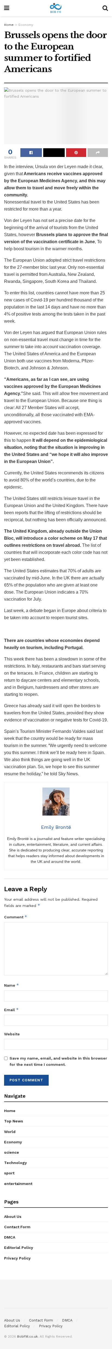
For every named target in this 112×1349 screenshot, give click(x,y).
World (9, 1131)
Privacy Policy (17, 1258)
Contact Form (17, 1227)
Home (9, 25)
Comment (15, 916)
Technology (15, 1162)
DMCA (9, 1237)
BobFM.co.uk (27, 1336)
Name (11, 985)
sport (9, 1173)
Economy (25, 25)
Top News (13, 1121)
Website (12, 1034)
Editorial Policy (18, 1247)
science (11, 1152)
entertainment (18, 1183)
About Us (12, 1216)
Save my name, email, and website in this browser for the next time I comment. (58, 1061)
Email (11, 1009)
